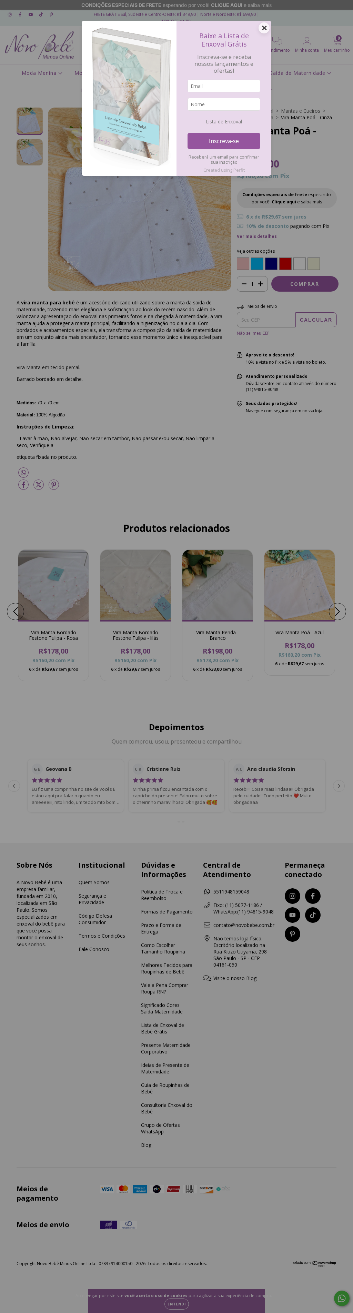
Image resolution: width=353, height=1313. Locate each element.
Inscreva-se (224, 141)
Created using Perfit (224, 170)
